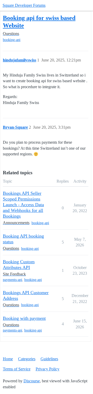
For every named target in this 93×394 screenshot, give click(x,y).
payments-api (12, 280)
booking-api (11, 40)
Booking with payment (24, 318)
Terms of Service (16, 369)
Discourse (32, 381)
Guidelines (49, 359)
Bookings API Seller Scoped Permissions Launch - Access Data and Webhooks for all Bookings (23, 205)
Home (8, 359)
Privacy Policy (47, 369)
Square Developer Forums (24, 5)
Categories (26, 359)
